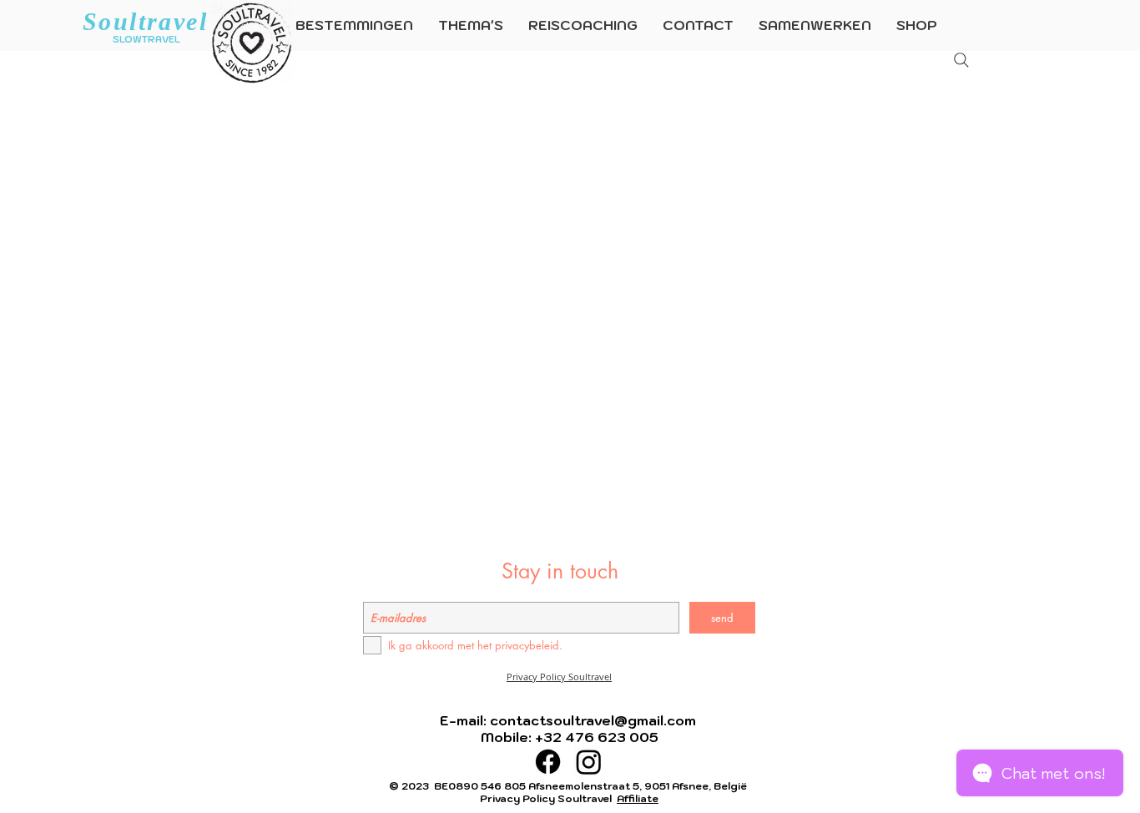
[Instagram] (589, 761)
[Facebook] (548, 761)
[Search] (961, 60)
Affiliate (637, 798)
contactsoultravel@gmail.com (593, 720)
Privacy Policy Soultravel (559, 676)
